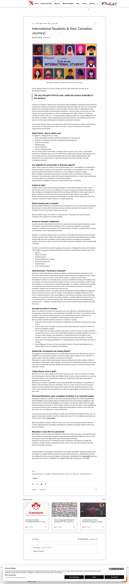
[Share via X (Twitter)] (37, 484)
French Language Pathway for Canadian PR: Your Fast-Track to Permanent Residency (64, 521)
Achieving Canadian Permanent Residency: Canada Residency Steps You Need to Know (36, 521)
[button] (88, 9)
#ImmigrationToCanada (57, 474)
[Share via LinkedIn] (41, 484)
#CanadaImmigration (37, 474)
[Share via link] (46, 484)
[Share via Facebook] (33, 484)
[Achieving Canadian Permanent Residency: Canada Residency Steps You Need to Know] (36, 510)
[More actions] (96, 23)
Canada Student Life (85, 474)
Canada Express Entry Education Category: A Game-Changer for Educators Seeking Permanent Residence (92, 521)
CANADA (34, 478)
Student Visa (68, 474)
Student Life (76, 474)
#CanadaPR (47, 474)
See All (104, 499)
